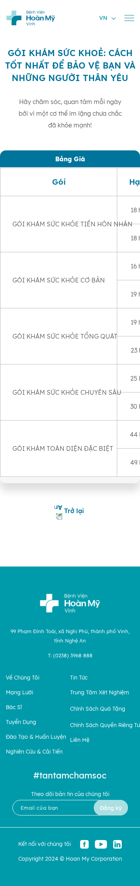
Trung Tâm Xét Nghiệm (99, 693)
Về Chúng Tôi (22, 678)
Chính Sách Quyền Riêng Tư (105, 725)
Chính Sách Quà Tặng (97, 708)
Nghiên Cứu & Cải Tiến (34, 752)
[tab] (70, 158)
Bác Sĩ (14, 707)
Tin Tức (79, 678)
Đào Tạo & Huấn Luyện (36, 737)
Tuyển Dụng (21, 722)
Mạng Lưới (19, 693)
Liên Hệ (79, 740)
